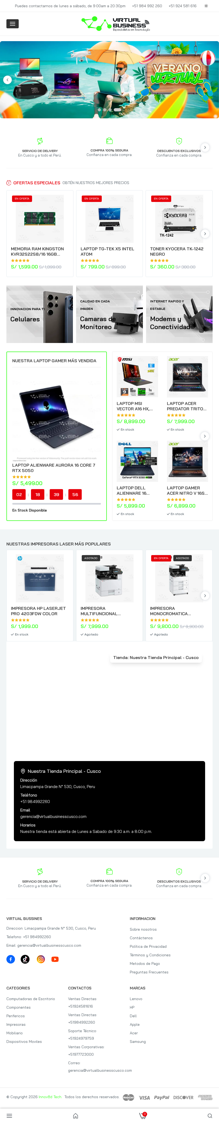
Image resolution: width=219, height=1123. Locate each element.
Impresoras (16, 1024)
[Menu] (12, 23)
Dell (133, 1015)
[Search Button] (210, 1115)
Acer (134, 1033)
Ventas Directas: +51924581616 (82, 1002)
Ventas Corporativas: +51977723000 (86, 1050)
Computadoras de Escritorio (30, 998)
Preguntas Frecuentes (149, 972)
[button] (109, 801)
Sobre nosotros (143, 929)
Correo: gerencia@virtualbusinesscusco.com (94, 1066)
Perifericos (15, 1015)
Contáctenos (141, 937)
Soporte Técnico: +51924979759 (82, 1034)
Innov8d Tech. (50, 1096)
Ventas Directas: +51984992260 (82, 1018)
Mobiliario (14, 1033)
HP (132, 1007)
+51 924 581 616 (183, 5)
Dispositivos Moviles (24, 1041)
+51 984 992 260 (147, 5)
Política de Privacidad (148, 946)
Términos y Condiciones (150, 955)
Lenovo (136, 998)
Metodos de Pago (145, 963)
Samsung (138, 1041)
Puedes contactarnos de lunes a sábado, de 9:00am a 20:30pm (70, 5)
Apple (135, 1024)
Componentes (18, 1007)
